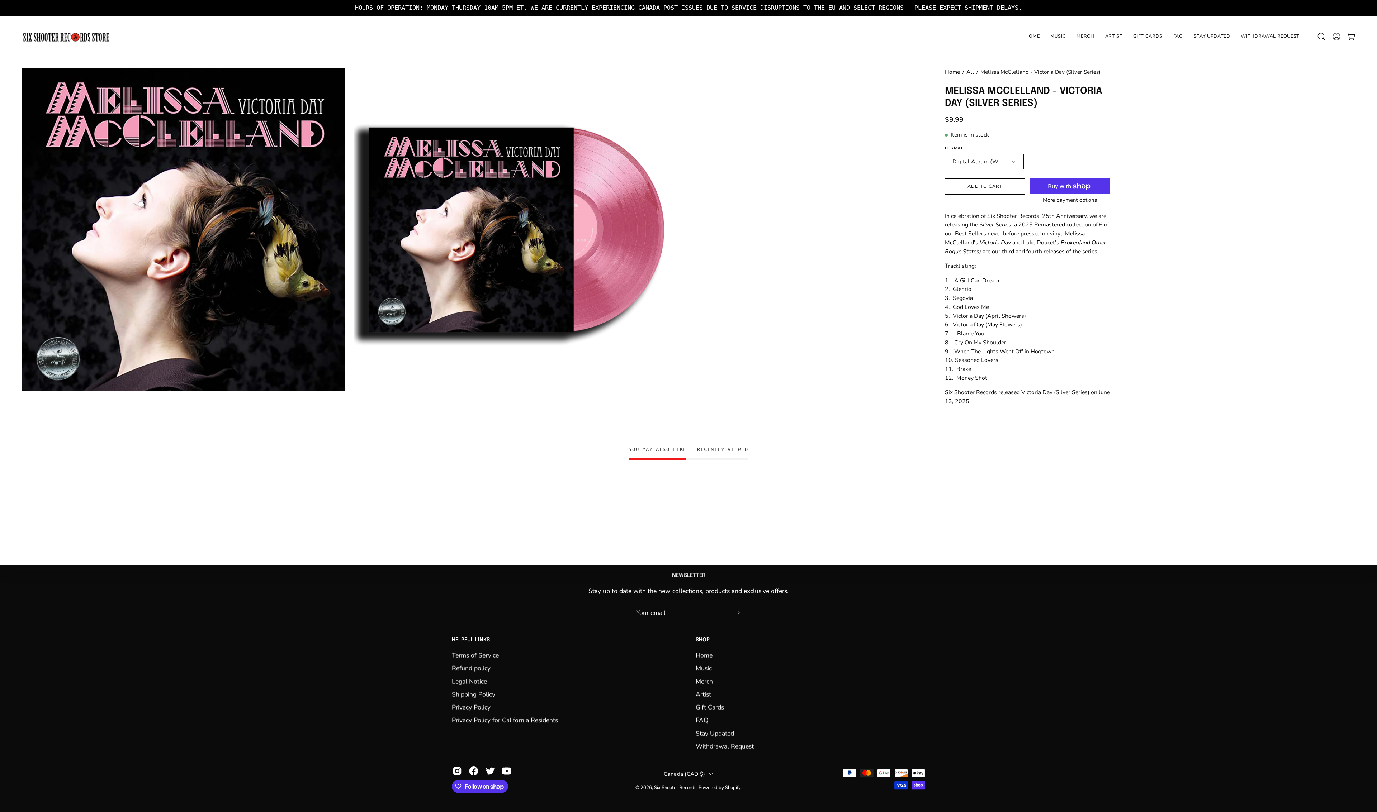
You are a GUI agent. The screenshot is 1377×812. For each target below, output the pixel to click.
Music (704, 668)
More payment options (1070, 200)
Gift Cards (710, 707)
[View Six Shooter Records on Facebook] (473, 771)
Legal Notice (469, 681)
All (970, 72)
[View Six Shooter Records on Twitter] (490, 771)
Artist (703, 694)
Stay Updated (715, 733)
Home (952, 72)
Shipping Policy (473, 694)
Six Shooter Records (675, 787)
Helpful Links (471, 640)
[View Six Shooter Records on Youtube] (506, 771)
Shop (703, 640)
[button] (1321, 36)
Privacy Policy (471, 707)
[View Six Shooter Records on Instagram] (457, 771)
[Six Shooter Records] (66, 37)
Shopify (732, 787)
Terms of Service (475, 655)
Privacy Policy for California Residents (505, 720)
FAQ (702, 720)
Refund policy (471, 668)
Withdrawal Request (725, 746)
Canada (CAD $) (684, 774)
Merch (704, 681)
